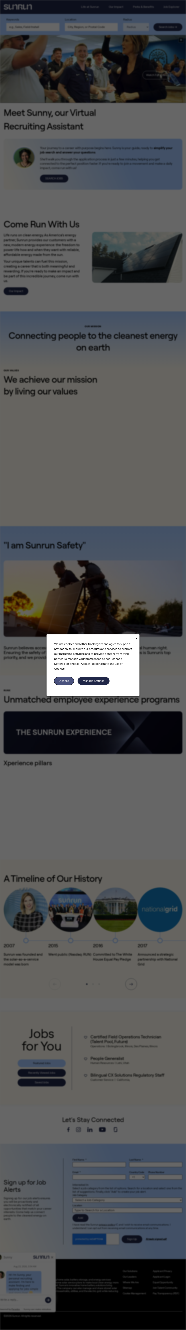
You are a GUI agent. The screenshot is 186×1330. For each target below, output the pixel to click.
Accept (64, 680)
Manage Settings (93, 680)
